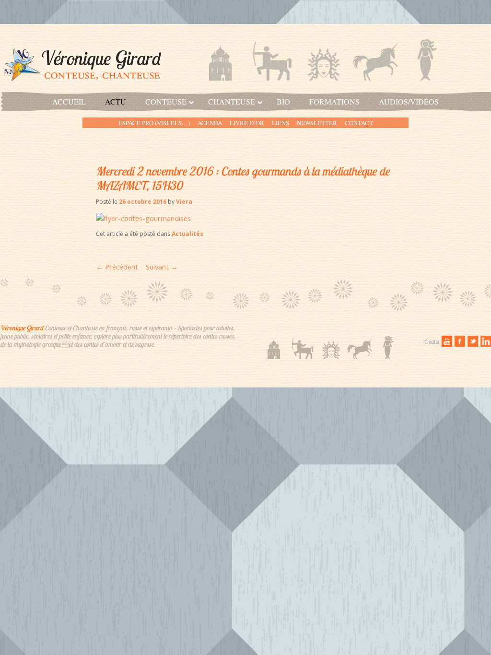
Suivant (162, 266)
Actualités (187, 234)
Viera (184, 202)
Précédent (117, 266)
